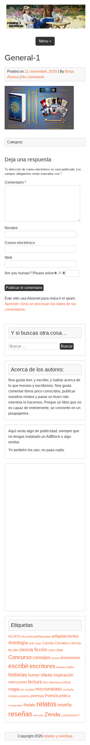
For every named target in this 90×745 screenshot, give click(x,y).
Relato (30, 705)
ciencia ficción (33, 649)
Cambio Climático (55, 643)
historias (17, 675)
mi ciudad (28, 689)
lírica (66, 682)
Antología (18, 642)
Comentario (15, 182)
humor (34, 675)
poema (25, 696)
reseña (64, 704)
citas (59, 650)
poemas (37, 696)
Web (8, 258)
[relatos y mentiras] (45, 29)
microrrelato (49, 689)
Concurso (20, 657)
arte (31, 643)
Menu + (45, 41)
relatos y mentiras (58, 736)
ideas (47, 674)
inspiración (63, 675)
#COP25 (14, 636)
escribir (18, 666)
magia (14, 689)
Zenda (52, 714)
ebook (55, 658)
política (64, 696)
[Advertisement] (22, 536)
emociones (70, 657)
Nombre (11, 228)
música (13, 696)
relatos (46, 704)
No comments (32, 77)
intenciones (17, 682)
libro (45, 682)
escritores (42, 666)
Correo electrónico (20, 243)
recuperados (15, 705)
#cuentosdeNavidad (36, 636)
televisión (38, 715)
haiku (70, 667)
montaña (68, 689)
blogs (38, 643)
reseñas (20, 714)
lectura (35, 681)
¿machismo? (70, 715)
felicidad (60, 667)
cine (51, 650)
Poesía (51, 695)
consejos (42, 657)
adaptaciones (65, 636)
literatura (55, 682)
